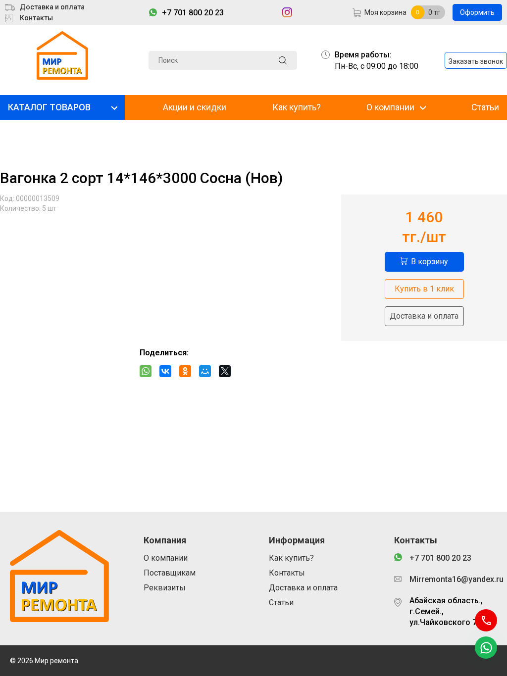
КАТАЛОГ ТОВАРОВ (49, 107)
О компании (390, 107)
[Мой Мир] (205, 371)
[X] (225, 371)
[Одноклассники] (185, 371)
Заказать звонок (476, 61)
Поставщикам (170, 573)
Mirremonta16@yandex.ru (453, 579)
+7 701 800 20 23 (193, 12)
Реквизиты (165, 587)
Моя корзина (385, 12)
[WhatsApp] (146, 371)
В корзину (429, 261)
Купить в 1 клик (424, 288)
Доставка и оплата (52, 7)
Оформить (477, 12)
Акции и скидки (194, 107)
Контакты (36, 18)
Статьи (485, 107)
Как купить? (296, 107)
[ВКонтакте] (165, 371)
